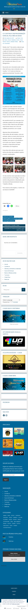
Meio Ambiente (17, 521)
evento (18, 40)
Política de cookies (15, 604)
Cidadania (13, 40)
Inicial (6, 264)
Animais (5, 515)
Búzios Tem (20, 38)
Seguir (6, 480)
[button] (8, 160)
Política (18, 523)
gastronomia (6, 521)
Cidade (10, 517)
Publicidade (6, 525)
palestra (5, 220)
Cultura (20, 517)
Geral (21, 40)
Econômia (5, 519)
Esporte (15, 519)
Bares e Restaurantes (10, 273)
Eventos (11, 537)
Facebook (6, 402)
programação (11, 220)
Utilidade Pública (14, 41)
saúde (11, 525)
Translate (15, 302)
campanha (17, 515)
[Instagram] (6, 415)
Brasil (9, 40)
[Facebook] (4, 415)
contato (14, 591)
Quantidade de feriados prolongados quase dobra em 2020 (14, 229)
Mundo (4, 41)
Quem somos (14, 588)
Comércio (7, 266)
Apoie (14, 594)
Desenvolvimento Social (8, 218)
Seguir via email (8, 463)
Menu (6, 13)
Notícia (8, 41)
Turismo (6, 275)
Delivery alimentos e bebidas (12, 268)
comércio (15, 517)
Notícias (6, 279)
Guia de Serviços (9, 271)
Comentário (20, 253)
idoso (20, 218)
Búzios (5, 40)
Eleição (10, 519)
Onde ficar (7, 277)
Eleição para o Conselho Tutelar (11, 226)
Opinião (14, 523)
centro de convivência (8, 216)
